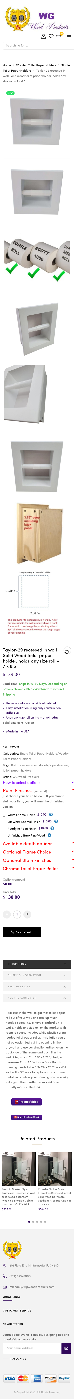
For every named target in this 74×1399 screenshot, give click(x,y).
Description (17, 964)
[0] (58, 36)
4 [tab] (41, 1222)
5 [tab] (45, 1222)
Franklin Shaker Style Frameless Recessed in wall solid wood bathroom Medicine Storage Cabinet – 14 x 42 (54, 1197)
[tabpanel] (19, 1182)
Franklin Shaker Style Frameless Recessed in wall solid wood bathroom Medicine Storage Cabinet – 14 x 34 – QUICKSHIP (18, 1197)
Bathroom (18, 765)
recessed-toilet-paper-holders (47, 765)
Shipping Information (24, 975)
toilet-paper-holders (17, 770)
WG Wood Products (26, 777)
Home (7, 65)
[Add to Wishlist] (67, 651)
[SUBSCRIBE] (66, 1348)
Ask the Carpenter (22, 998)
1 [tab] (29, 1222)
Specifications (19, 987)
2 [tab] (33, 1222)
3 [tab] (37, 1222)
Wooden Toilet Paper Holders (36, 65)
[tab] (37, 964)
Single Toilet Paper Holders (38, 753)
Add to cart (24, 932)
